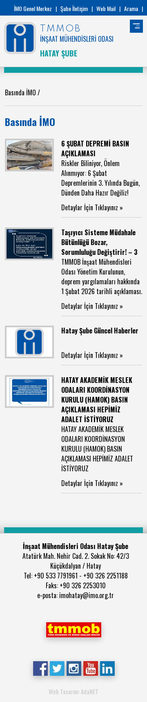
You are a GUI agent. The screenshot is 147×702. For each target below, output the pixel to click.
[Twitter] (57, 668)
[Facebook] (40, 668)
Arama (131, 8)
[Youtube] (90, 668)
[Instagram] (73, 668)
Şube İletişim (74, 8)
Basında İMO (21, 92)
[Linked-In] (107, 668)
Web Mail (106, 8)
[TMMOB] (73, 629)
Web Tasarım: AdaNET (73, 691)
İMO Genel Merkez (33, 8)
